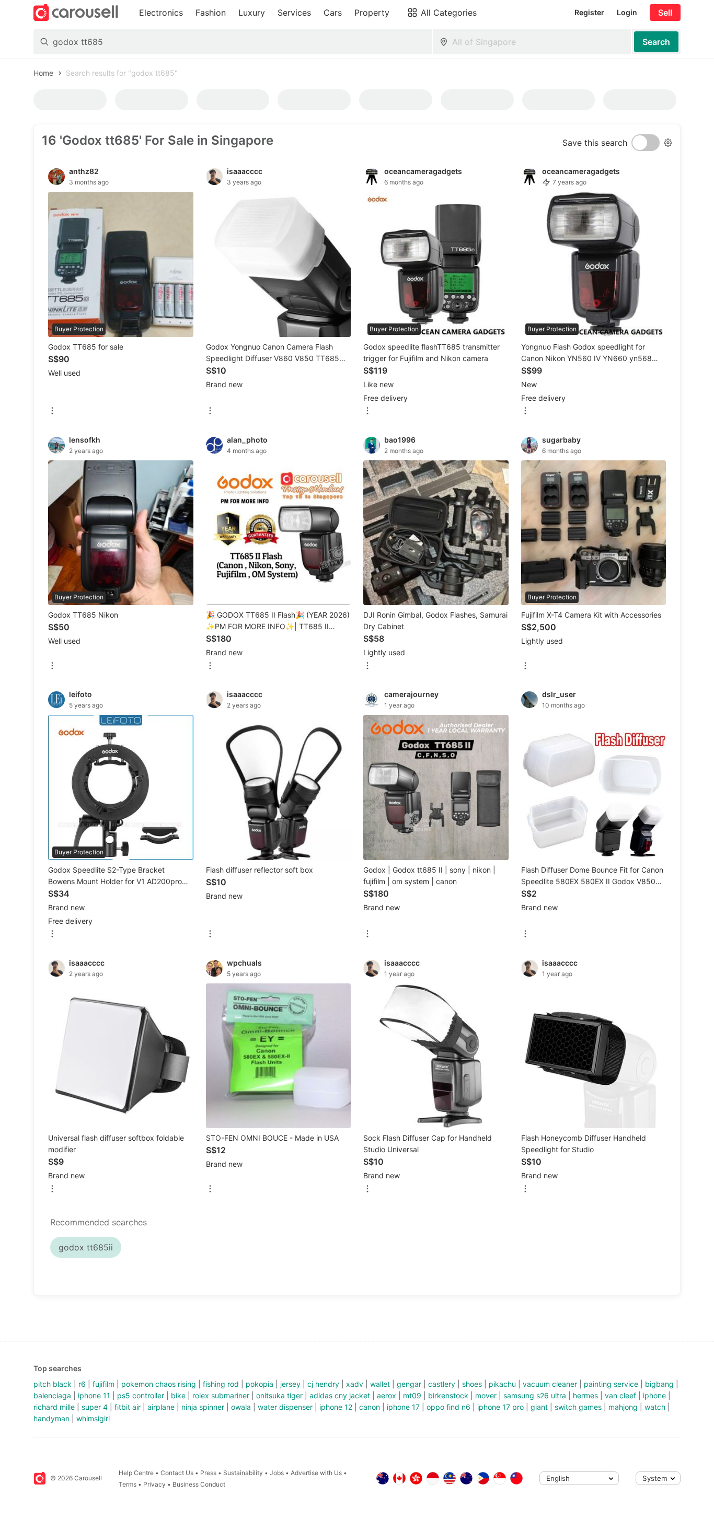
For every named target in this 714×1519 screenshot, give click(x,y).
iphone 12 (335, 1406)
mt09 (412, 1395)
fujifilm (103, 1383)
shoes (472, 1383)
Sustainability (243, 1473)
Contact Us (176, 1473)
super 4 (95, 1406)
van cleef (620, 1395)
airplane (161, 1406)
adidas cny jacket (339, 1395)
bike (178, 1395)
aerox (386, 1395)
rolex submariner (220, 1395)
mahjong (623, 1406)
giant (539, 1406)
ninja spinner (202, 1406)
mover (486, 1395)
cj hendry (323, 1383)
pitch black (52, 1383)
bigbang (659, 1383)
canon (369, 1406)
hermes (585, 1395)
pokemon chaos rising (158, 1383)
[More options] (52, 411)
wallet (380, 1383)
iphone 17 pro (500, 1406)
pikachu (502, 1383)
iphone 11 (94, 1395)
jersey (290, 1383)
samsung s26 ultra (534, 1395)
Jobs (277, 1473)
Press (208, 1473)
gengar (409, 1383)
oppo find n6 (448, 1406)
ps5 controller (140, 1395)
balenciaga (52, 1395)
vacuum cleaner (550, 1383)
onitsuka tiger (279, 1395)
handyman (51, 1418)
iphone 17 (403, 1406)
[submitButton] (656, 41)
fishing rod (221, 1383)
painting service (611, 1383)
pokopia (259, 1383)
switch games (578, 1406)
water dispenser (285, 1406)
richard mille (54, 1406)
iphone (654, 1395)
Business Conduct (198, 1484)
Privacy (154, 1484)
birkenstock (448, 1395)
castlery (441, 1383)
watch (654, 1406)
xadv (354, 1383)
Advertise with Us (316, 1473)
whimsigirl (93, 1418)
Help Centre (136, 1473)
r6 (82, 1383)
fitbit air (127, 1406)
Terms (127, 1484)
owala (241, 1406)
